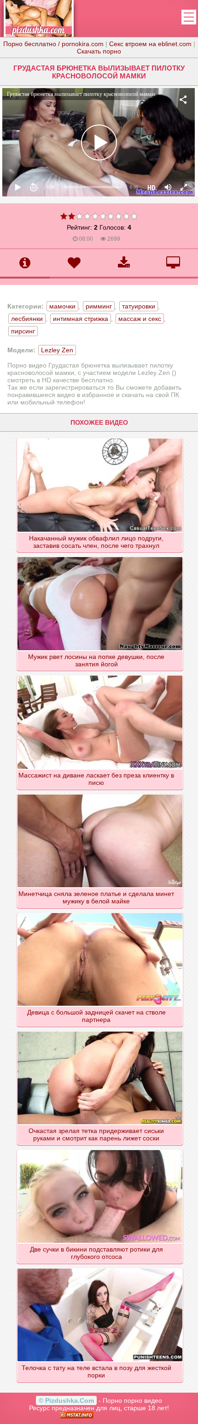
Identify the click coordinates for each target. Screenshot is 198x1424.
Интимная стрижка (80, 318)
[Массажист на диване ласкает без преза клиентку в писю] (100, 675)
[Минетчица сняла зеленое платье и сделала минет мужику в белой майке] (100, 794)
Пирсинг (23, 331)
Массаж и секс (139, 318)
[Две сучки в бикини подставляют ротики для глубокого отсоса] (100, 1149)
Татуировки (138, 306)
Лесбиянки (27, 318)
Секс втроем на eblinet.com (150, 43)
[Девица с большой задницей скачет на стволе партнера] (100, 912)
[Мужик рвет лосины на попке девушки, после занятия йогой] (100, 556)
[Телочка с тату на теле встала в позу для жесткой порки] (100, 1268)
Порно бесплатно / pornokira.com (53, 43)
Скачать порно (99, 51)
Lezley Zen (57, 350)
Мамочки (62, 306)
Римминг (99, 306)
